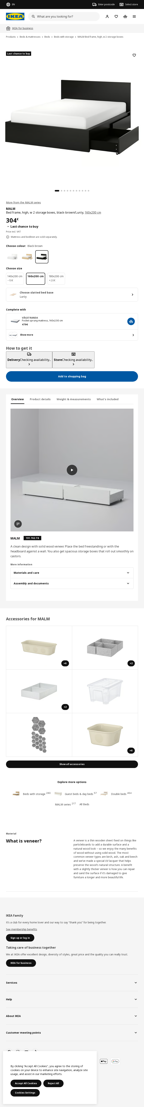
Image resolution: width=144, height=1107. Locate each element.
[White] (12, 256)
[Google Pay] (115, 1061)
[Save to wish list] (134, 55)
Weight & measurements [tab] (74, 399)
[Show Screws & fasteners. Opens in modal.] (39, 735)
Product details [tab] (40, 399)
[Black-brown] (41, 256)
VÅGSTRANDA (30, 317)
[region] (72, 117)
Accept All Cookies (26, 1083)
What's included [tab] (107, 399)
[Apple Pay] (103, 1061)
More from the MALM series (23, 202)
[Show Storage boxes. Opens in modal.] (105, 691)
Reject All (53, 1083)
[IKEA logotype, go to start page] (15, 16)
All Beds (84, 804)
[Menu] (134, 16)
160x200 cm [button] (93, 212)
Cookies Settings (25, 1092)
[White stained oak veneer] (27, 256)
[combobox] (63, 16)
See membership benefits (21, 929)
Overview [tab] (17, 399)
